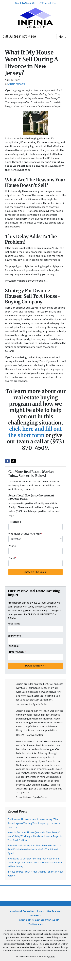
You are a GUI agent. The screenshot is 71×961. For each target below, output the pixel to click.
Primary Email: (17, 652)
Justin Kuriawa (16, 84)
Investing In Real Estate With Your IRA (39, 919)
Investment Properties (22, 911)
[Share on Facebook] (7, 461)
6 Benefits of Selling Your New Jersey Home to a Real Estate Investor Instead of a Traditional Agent (34, 849)
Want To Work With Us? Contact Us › (35, 3)
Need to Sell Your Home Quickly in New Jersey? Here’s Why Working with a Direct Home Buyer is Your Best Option (35, 836)
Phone (12, 546)
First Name (14, 522)
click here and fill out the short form (35, 432)
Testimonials (35, 924)
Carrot (52, 956)
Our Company (54, 911)
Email (12, 558)
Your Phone (14, 636)
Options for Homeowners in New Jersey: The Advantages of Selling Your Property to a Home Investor (34, 823)
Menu (62, 36)
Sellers (41, 911)
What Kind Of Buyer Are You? (25, 534)
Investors (35, 915)
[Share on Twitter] (13, 461)
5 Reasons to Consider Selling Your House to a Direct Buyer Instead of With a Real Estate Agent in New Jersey (35, 862)
